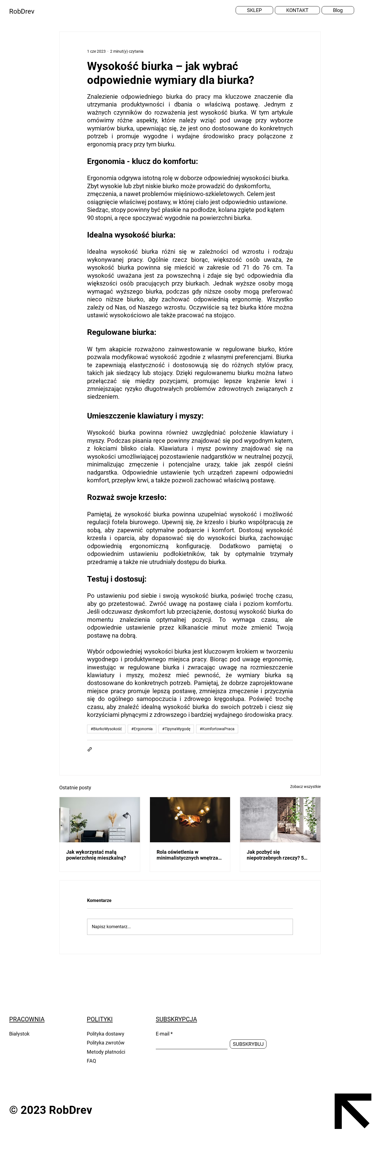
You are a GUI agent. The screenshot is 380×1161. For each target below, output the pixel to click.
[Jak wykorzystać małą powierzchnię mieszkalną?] (100, 819)
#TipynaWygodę (176, 729)
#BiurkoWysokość (106, 729)
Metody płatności (106, 1052)
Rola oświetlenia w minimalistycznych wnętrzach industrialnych (190, 855)
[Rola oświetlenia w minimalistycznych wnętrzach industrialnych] (190, 819)
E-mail (162, 1033)
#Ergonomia (142, 729)
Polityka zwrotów (106, 1043)
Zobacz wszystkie (305, 786)
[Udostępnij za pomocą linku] (89, 749)
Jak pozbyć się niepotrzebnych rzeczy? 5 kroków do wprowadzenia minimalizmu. (275, 855)
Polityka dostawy (105, 1034)
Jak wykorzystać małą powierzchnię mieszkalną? (96, 855)
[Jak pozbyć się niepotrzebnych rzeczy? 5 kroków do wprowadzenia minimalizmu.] (280, 819)
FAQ (91, 1061)
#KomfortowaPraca (217, 729)
